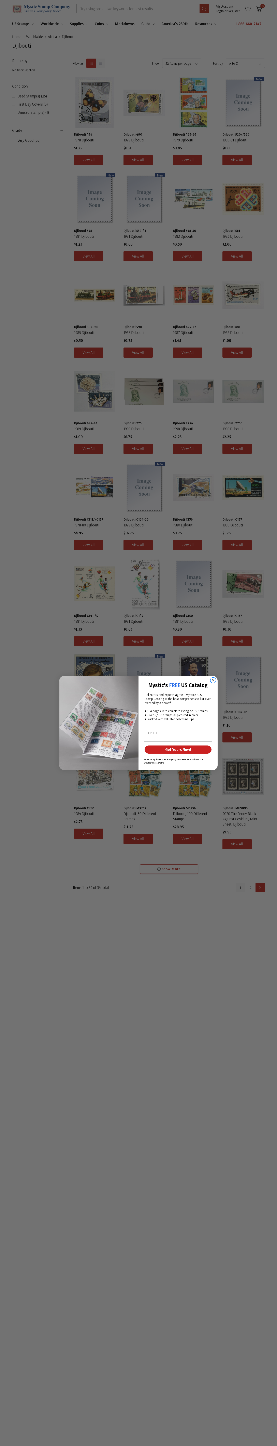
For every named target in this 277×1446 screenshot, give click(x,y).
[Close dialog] (213, 680)
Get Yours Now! (178, 749)
